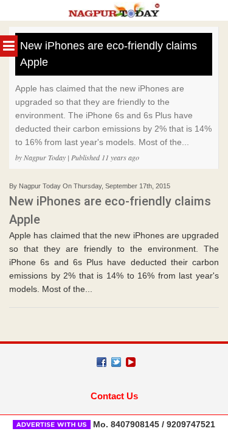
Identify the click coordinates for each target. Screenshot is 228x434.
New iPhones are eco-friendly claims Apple (108, 54)
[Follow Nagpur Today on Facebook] (101, 362)
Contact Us (114, 396)
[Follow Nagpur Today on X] (116, 362)
